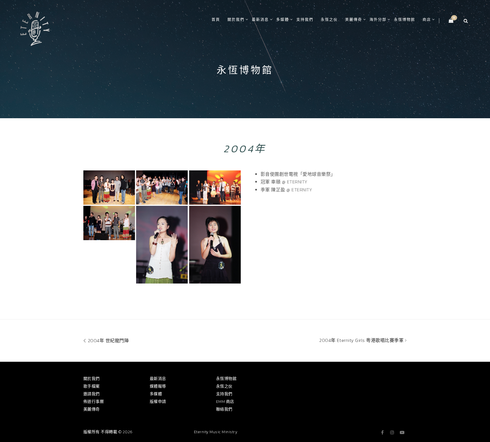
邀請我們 (91, 394)
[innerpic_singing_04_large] (162, 245)
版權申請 (158, 402)
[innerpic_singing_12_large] (162, 187)
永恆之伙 (329, 19)
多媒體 (282, 19)
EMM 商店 (225, 402)
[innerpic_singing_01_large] (109, 187)
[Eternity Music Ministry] (35, 28)
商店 (427, 19)
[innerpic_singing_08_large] (215, 245)
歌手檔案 (91, 386)
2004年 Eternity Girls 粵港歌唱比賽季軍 (362, 340)
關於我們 (235, 19)
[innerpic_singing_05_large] (215, 187)
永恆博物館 (404, 19)
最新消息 (260, 19)
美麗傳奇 (353, 19)
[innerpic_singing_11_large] (109, 223)
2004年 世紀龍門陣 (107, 340)
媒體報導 (158, 386)
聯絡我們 (224, 409)
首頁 (216, 19)
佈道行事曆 (93, 402)
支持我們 (304, 19)
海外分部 (377, 19)
